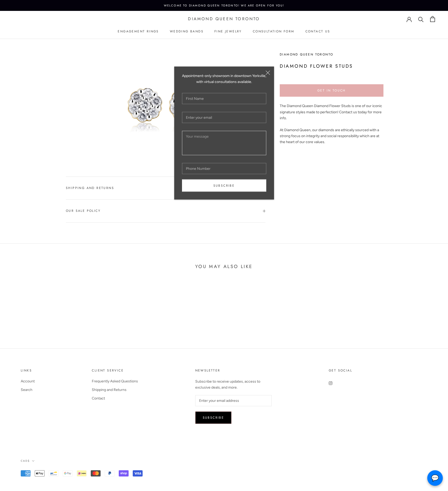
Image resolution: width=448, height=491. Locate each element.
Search (26, 390)
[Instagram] (330, 383)
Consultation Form (274, 31)
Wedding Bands (187, 31)
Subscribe (224, 185)
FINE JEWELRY (228, 31)
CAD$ (25, 461)
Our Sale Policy (83, 210)
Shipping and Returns (90, 188)
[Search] (421, 19)
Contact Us (317, 31)
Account (28, 381)
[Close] (267, 73)
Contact (98, 398)
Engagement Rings (138, 31)
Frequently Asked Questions (115, 381)
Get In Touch (331, 90)
